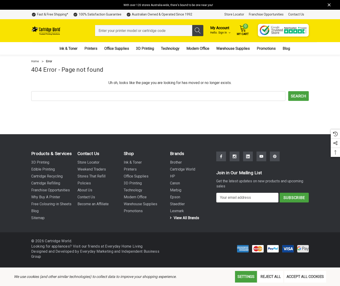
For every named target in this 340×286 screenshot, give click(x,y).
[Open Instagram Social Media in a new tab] (234, 156)
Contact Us (296, 14)
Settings (246, 276)
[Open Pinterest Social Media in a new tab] (275, 156)
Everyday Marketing (97, 251)
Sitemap (38, 218)
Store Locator (234, 14)
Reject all (270, 276)
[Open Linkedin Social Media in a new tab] (248, 156)
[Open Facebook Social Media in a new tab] (221, 156)
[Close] (329, 5)
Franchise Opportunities (266, 14)
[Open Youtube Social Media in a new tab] (261, 156)
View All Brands (186, 218)
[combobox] (143, 30)
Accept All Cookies (305, 276)
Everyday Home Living (123, 246)
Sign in (223, 32)
